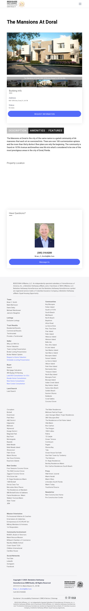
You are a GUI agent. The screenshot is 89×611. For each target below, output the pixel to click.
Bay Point (10, 437)
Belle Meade (11, 445)
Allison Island (50, 364)
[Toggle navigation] (80, 4)
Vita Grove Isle (12, 476)
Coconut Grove (50, 401)
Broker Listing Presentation (16, 352)
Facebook (10, 567)
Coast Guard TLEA (13, 545)
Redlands (48, 396)
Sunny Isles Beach (51, 388)
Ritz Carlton (49, 426)
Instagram (10, 564)
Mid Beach (49, 315)
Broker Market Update (14, 355)
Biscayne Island (50, 356)
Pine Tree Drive (50, 329)
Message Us (44, 262)
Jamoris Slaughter (13, 313)
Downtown (11, 415)
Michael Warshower (14, 310)
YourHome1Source (52, 487)
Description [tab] (18, 130)
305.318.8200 (21, 592)
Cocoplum (10, 410)
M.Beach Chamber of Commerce (18, 540)
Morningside (11, 439)
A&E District (11, 420)
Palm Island (49, 334)
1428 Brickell (11, 482)
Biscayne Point (50, 377)
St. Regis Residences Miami (16, 479)
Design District (12, 431)
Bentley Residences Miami (54, 463)
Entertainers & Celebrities (16, 519)
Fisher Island (49, 307)
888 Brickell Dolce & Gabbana (17, 493)
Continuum (49, 442)
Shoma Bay (49, 447)
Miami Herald (50, 476)
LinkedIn (10, 561)
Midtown (10, 426)
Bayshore (48, 321)
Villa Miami (49, 423)
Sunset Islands (50, 358)
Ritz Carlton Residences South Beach (58, 466)
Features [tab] (55, 130)
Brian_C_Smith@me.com (44, 256)
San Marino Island (51, 350)
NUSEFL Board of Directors (16, 535)
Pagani (47, 445)
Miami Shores (12, 455)
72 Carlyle (48, 437)
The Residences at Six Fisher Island (58, 420)
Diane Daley (11, 308)
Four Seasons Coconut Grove (17, 468)
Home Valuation (12, 346)
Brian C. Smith (12, 302)
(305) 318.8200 (44, 252)
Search (9, 367)
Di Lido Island (50, 347)
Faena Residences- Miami (16, 495)
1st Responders (12, 527)
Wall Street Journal (52, 474)
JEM (8, 503)
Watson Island (50, 339)
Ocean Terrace (50, 439)
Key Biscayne (50, 304)
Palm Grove (11, 453)
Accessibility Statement (30, 598)
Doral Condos (38, 14)
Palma (47, 434)
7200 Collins (49, 431)
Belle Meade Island (13, 447)
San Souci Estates (13, 458)
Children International (14, 548)
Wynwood (10, 428)
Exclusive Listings (13, 321)
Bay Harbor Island (51, 385)
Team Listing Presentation (16, 349)
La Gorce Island (51, 361)
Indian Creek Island (52, 383)
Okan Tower (11, 501)
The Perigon (49, 428)
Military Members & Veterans (17, 524)
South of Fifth (50, 310)
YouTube (10, 558)
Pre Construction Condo (54, 497)
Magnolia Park (12, 434)
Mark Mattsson (12, 305)
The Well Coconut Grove (15, 471)
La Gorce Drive (50, 326)
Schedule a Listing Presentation (18, 360)
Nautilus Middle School (15, 543)
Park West (10, 418)
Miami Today (49, 485)
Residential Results (14, 328)
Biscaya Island (50, 380)
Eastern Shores (50, 393)
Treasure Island (50, 372)
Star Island (49, 331)
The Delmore (50, 458)
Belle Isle (48, 342)
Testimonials (11, 333)
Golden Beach (50, 391)
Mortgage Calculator (14, 370)
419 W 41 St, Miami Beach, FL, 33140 (26, 586)
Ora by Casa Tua (13, 485)
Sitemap (54, 598)
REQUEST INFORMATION (44, 114)
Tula (46, 450)
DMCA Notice (45, 598)
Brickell (9, 412)
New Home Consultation (16, 381)
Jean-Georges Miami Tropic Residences (59, 415)
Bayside (9, 442)
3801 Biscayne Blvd (52, 418)
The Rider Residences (53, 410)
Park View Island (51, 366)
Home (29, 14)
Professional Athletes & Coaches (19, 516)
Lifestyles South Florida (54, 482)
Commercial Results (14, 331)
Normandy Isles (51, 369)
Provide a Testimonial (14, 336)
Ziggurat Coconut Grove (15, 474)
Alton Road (49, 323)
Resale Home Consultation (16, 378)
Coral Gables (49, 399)
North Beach (49, 318)
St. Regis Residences (52, 461)
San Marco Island (51, 353)
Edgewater (10, 423)
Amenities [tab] (37, 130)
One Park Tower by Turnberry (55, 455)
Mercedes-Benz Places (15, 487)
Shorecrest (11, 450)
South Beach (50, 312)
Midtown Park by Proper (53, 412)
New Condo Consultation (16, 384)
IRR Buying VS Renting (15, 373)
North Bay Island (51, 374)
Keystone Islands (13, 461)
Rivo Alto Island (51, 345)
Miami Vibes (49, 479)
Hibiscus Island (50, 337)
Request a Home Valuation (16, 357)
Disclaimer (17, 598)
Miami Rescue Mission (15, 537)
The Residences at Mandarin (17, 490)
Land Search (11, 391)
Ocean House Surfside (53, 453)
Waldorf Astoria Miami (15, 498)
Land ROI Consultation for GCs (18, 376)
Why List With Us (13, 344)
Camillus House (12, 551)
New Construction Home (54, 495)
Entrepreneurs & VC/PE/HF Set (18, 522)
